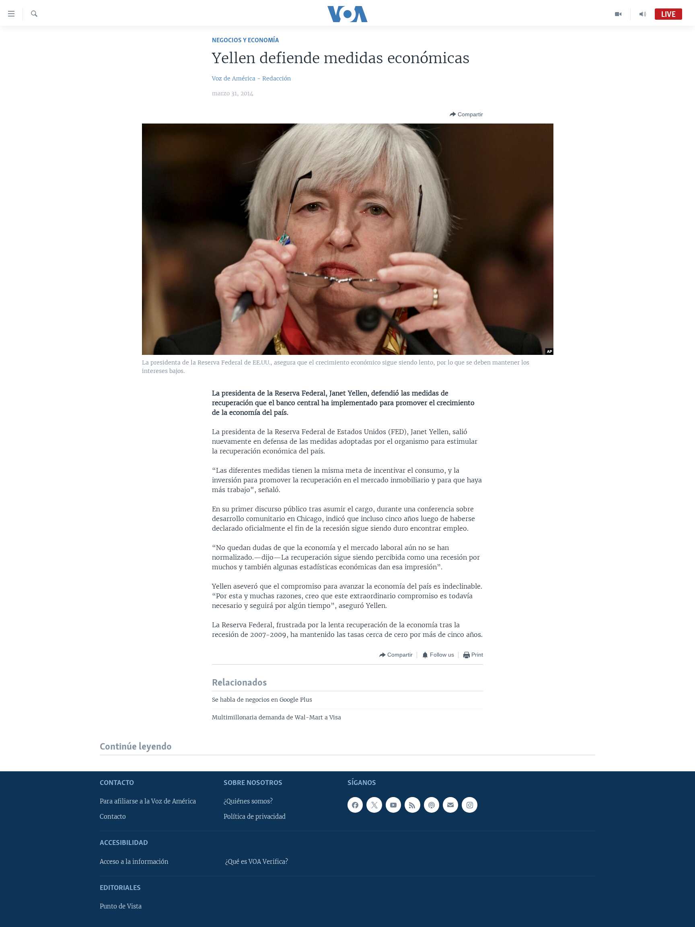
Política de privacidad (255, 816)
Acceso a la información (134, 861)
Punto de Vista (121, 906)
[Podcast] (431, 804)
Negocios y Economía (245, 40)
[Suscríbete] (450, 804)
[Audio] (643, 14)
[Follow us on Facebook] (355, 804)
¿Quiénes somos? (248, 801)
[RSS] (412, 804)
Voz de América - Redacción (251, 78)
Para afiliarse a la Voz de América (148, 801)
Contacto (113, 816)
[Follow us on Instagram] (469, 804)
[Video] (618, 14)
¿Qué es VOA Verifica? (256, 861)
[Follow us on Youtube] (393, 804)
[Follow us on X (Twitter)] (374, 804)
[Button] (466, 114)
